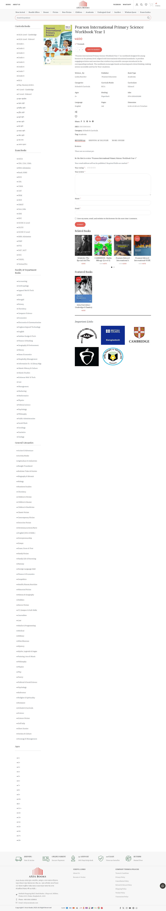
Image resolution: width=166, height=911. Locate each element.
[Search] (141, 4)
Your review (80, 171)
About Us (76, 873)
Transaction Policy (121, 896)
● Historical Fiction (24, 589)
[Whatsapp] (163, 886)
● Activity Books (23, 455)
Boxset (46, 12)
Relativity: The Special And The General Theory (81, 260)
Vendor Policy (120, 892)
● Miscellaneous (23, 641)
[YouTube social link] (130, 908)
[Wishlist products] (146, 4)
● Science (20, 713)
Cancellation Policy (122, 881)
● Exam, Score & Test (25, 548)
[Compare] (76, 112)
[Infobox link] (27, 859)
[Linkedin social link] (90, 121)
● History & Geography (25, 594)
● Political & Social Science (27, 682)
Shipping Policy (120, 889)
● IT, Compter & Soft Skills (27, 610)
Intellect (117, 12)
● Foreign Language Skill (26, 569)
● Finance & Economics (25, 574)
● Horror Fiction (23, 605)
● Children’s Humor (24, 502)
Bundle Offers (34, 12)
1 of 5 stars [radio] (88, 167)
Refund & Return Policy (123, 885)
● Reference (21, 692)
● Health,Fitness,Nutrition (27, 584)
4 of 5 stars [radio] (93, 167)
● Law (19, 620)
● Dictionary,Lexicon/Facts (27, 527)
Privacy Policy (120, 877)
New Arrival (20, 12)
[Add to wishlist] (76, 116)
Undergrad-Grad (103, 12)
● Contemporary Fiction (26, 517)
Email (78, 208)
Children (78, 12)
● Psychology (21, 687)
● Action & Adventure (25, 450)
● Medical (20, 630)
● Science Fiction (23, 718)
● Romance (21, 702)
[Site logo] (83, 4)
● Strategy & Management (27, 738)
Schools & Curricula (90, 130)
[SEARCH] (148, 17)
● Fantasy (20, 563)
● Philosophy (21, 661)
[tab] (80, 140)
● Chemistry (21, 491)
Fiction (55, 12)
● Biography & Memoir (25, 476)
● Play (19, 672)
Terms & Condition (122, 873)
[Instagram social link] (126, 908)
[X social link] (84, 121)
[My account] (137, 4)
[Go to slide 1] (111, 267)
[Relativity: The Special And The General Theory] (81, 245)
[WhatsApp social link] (136, 908)
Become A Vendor (79, 877)
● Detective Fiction (24, 522)
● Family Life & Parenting (26, 558)
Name (78, 198)
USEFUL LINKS (79, 869)
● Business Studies (24, 486)
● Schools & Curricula (25, 708)
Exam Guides (145, 12)
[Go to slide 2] (114, 267)
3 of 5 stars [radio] (91, 167)
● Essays (20, 543)
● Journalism (22, 615)
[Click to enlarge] (48, 60)
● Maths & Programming (26, 625)
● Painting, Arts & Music (26, 656)
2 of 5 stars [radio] (90, 167)
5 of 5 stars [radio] (95, 167)
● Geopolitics (21, 579)
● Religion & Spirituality (26, 697)
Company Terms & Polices (127, 869)
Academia (90, 12)
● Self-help (21, 723)
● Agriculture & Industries (27, 461)
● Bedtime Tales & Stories (27, 471)
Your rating (80, 168)
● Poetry (20, 677)
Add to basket (93, 50)
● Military (20, 636)
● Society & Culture (24, 733)
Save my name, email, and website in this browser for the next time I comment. (107, 218)
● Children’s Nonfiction (25, 507)
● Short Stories (22, 728)
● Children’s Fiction (24, 497)
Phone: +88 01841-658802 (27, 899)
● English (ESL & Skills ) (26, 533)
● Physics (20, 666)
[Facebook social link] (81, 121)
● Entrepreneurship (24, 538)
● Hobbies (20, 599)
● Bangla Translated (24, 466)
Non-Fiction (66, 12)
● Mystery (20, 646)
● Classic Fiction (23, 512)
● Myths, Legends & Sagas (27, 651)
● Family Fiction (23, 553)
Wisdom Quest (130, 12)
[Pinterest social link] (87, 121)
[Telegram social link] (92, 121)
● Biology (20, 481)
